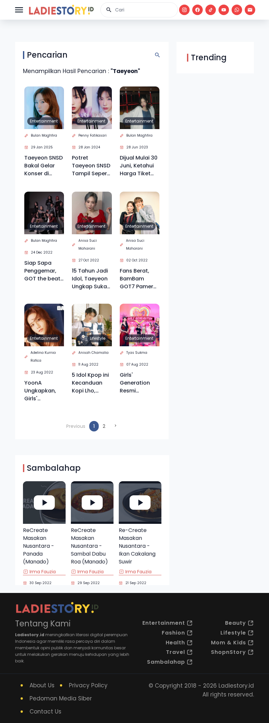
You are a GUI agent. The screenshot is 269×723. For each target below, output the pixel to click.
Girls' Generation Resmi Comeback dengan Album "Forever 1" (139, 383)
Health (175, 642)
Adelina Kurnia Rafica (43, 356)
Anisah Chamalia (93, 352)
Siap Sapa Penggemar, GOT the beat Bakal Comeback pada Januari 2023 (42, 271)
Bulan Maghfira (44, 135)
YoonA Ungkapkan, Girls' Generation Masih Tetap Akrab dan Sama (40, 391)
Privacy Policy (88, 685)
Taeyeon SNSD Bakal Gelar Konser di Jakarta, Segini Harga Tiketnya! (43, 166)
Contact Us (45, 711)
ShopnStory (228, 652)
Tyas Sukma (136, 352)
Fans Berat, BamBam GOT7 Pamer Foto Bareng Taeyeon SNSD (139, 279)
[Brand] (61, 10)
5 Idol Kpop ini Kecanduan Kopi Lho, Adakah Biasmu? (90, 383)
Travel (175, 652)
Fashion (173, 633)
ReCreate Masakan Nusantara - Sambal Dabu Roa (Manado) (89, 545)
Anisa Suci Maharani (87, 244)
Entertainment (44, 121)
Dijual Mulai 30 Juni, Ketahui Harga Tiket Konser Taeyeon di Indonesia (138, 166)
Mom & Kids (228, 642)
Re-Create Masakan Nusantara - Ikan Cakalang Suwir (137, 545)
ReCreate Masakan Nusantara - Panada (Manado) (38, 545)
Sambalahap (166, 662)
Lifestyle (97, 338)
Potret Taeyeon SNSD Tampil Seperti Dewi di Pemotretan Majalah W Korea (91, 166)
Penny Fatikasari (92, 135)
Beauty (235, 623)
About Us (42, 685)
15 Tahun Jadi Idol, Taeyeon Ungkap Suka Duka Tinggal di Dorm (90, 279)
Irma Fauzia (43, 571)
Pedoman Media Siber (61, 698)
